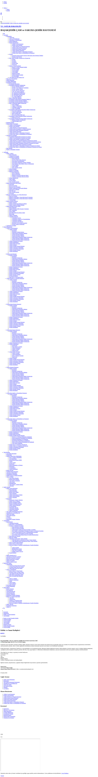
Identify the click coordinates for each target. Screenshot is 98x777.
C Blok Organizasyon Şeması (16, 291)
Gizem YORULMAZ (17, 112)
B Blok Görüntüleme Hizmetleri (16, 273)
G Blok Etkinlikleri (13, 416)
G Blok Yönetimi (13, 394)
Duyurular (11, 193)
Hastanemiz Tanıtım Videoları (16, 500)
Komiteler (14, 62)
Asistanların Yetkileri (16, 220)
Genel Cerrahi (12, 462)
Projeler (11, 54)
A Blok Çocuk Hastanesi (17, 44)
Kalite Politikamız (13, 41)
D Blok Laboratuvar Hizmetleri (16, 323)
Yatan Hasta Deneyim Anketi (15, 568)
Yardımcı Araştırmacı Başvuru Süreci (20, 176)
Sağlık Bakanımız (10, 80)
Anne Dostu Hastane (14, 478)
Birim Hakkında (13, 154)
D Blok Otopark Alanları (14, 326)
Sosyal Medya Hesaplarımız (15, 601)
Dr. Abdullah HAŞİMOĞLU (18, 93)
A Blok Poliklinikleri (14, 242)
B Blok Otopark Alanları (14, 274)
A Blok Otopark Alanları (14, 250)
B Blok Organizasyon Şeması (16, 266)
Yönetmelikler (12, 199)
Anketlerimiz (9, 564)
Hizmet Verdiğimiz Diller (15, 502)
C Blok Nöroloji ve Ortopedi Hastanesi (21, 46)
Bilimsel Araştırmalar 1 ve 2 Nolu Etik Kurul (16, 194)
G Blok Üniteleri (13, 409)
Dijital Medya (6, 587)
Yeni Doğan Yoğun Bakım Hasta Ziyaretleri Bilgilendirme (25, 534)
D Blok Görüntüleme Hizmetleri (16, 324)
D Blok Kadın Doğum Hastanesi (19, 47)
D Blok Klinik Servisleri (14, 319)
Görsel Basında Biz (10, 591)
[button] (5, 8)
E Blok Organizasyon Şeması (16, 342)
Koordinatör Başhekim (14, 84)
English (5, 3)
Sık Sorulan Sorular (10, 515)
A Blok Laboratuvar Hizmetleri (16, 247)
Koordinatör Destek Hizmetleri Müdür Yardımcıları (20, 118)
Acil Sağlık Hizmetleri (11, 453)
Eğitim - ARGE (9, 153)
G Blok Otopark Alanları (14, 415)
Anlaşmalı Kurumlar (13, 523)
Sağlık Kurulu (15, 350)
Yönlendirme (6, 520)
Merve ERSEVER (16, 113)
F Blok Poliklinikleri (13, 381)
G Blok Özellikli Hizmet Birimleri (17, 411)
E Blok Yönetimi (13, 331)
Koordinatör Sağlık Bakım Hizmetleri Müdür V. (20, 99)
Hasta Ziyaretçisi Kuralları (18, 528)
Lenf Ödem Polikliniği (17, 443)
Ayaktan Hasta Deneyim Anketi (16, 567)
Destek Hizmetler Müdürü (18, 375)
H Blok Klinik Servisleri (14, 434)
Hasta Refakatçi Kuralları (18, 527)
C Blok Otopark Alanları (14, 300)
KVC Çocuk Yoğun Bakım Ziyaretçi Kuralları (22, 533)
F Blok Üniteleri (13, 384)
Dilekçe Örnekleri (13, 215)
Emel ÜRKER (15, 104)
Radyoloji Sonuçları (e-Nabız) (13, 558)
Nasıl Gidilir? (15, 166)
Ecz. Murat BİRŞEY (17, 96)
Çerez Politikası (64, 773)
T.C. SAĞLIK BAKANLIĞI (11, 26)
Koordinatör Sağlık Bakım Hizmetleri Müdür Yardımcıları (22, 109)
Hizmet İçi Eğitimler (13, 170)
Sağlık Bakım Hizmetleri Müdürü (19, 233)
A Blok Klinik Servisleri (14, 243)
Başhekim (14, 230)
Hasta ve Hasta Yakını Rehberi (16, 542)
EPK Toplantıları (13, 210)
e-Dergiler (11, 485)
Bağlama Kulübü (16, 73)
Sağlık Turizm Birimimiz (12, 488)
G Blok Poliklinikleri (14, 407)
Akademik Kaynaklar (11, 225)
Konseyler (14, 64)
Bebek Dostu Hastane (14, 479)
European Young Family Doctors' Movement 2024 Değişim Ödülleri (27, 55)
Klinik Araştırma (13, 202)
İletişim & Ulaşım (7, 563)
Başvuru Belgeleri (16, 174)
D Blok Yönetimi (13, 305)
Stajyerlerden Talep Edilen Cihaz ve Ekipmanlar (23, 163)
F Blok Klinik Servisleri (14, 382)
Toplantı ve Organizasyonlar (15, 600)
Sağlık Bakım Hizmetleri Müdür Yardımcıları (22, 237)
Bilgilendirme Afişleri (17, 549)
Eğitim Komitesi (13, 169)
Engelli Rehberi (12, 552)
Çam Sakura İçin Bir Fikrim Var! (16, 77)
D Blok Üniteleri (13, 321)
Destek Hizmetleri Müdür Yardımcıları (20, 239)
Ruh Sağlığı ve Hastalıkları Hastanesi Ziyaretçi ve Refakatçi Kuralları (27, 531)
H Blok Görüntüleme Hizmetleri (16, 447)
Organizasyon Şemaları (11, 135)
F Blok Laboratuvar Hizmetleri (16, 386)
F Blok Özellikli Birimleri (15, 385)
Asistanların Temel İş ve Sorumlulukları (21, 219)
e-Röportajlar (12, 599)
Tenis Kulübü (15, 71)
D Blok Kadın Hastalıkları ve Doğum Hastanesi (20, 129)
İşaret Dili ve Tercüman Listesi (16, 277)
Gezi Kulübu (15, 72)
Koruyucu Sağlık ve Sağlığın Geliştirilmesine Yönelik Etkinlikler (24, 545)
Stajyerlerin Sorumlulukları (18, 161)
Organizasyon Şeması (14, 156)
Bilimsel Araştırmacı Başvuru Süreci (20, 175)
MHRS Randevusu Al (11, 555)
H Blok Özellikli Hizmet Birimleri (17, 435)
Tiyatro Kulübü (15, 69)
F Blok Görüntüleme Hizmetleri (16, 388)
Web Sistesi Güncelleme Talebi (16, 574)
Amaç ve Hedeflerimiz (14, 38)
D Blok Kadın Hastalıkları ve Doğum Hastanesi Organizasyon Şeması (25, 141)
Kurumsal (5, 35)
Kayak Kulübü (15, 76)
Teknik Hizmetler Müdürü (18, 234)
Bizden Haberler (10, 588)
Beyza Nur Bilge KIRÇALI (18, 114)
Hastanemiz (9, 36)
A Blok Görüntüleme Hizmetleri (16, 248)
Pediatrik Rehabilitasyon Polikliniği (20, 439)
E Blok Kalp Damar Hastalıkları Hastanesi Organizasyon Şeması (24, 143)
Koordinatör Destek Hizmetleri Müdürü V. (18, 102)
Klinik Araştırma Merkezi (12, 201)
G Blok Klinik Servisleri (14, 408)
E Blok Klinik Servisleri (14, 351)
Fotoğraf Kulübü (16, 68)
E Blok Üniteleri (13, 358)
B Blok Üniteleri (13, 270)
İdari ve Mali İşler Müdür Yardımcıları (17, 103)
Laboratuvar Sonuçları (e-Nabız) (13, 556)
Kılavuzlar (11, 184)
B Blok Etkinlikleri (13, 275)
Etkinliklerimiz (12, 483)
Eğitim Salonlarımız (13, 178)
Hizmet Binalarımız (7, 227)
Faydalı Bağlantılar (10, 586)
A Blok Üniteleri (13, 245)
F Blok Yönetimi (13, 368)
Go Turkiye (9, 518)
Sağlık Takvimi (9, 604)
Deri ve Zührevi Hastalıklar (15, 457)
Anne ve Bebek (9, 476)
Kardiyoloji (14, 345)
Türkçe (5, 1)
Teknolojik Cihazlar (13, 507)
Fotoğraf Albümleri (10, 594)
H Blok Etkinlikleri (13, 449)
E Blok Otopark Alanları (14, 363)
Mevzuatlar (11, 214)
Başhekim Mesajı (10, 122)
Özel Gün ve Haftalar (17, 550)
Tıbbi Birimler (6, 452)
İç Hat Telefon (15, 165)
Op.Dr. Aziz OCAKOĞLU (18, 90)
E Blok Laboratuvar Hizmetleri (16, 360)
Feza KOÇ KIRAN (16, 111)
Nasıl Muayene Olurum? (14, 536)
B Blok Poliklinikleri (14, 268)
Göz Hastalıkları (13, 458)
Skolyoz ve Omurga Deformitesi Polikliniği (22, 436)
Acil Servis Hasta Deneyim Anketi (17, 565)
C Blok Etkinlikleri (13, 301)
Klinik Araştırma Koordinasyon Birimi (18, 203)
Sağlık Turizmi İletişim (14, 496)
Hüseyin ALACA (16, 117)
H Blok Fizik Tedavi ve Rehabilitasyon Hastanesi (23, 53)
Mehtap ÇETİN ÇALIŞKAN (18, 120)
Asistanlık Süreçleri (13, 216)
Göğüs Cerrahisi (15, 349)
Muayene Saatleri (13, 537)
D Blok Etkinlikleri (13, 327)
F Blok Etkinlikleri (13, 390)
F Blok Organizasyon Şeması (15, 380)
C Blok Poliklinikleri (14, 292)
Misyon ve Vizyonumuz (11, 78)
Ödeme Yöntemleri (13, 510)
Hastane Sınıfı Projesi (17, 56)
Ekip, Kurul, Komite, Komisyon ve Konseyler (19, 58)
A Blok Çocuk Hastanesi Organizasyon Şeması (20, 138)
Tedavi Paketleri (13, 493)
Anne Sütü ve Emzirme (14, 480)
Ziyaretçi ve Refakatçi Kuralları (16, 525)
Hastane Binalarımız (13, 42)
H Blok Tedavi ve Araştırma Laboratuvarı (18, 446)
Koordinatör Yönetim (11, 82)
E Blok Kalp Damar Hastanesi (19, 49)
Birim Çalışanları (13, 497)
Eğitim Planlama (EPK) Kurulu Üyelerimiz (19, 208)
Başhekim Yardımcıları (17, 257)
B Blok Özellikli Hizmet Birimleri (17, 272)
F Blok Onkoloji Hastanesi (18, 50)
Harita (10, 581)
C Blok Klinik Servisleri (14, 293)
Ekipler (13, 59)
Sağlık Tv (8, 607)
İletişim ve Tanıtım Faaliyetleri (13, 596)
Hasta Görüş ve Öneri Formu (15, 543)
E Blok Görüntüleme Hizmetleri (16, 362)
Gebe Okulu (12, 482)
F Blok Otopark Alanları (14, 389)
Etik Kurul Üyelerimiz (14, 189)
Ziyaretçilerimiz (12, 506)
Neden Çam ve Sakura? (14, 501)
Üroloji (10, 461)
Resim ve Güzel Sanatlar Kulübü (19, 67)
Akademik (5, 152)
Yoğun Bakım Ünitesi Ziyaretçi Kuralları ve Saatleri (24, 529)
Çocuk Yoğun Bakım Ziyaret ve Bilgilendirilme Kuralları (25, 532)
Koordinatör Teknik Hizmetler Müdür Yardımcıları (20, 116)
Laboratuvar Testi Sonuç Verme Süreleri (18, 538)
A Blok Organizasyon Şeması (16, 241)
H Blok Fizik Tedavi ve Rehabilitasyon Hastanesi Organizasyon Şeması (25, 147)
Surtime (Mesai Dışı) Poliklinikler (14, 456)
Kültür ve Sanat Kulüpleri (15, 65)
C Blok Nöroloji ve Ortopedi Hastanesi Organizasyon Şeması (23, 140)
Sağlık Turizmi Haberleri (14, 505)
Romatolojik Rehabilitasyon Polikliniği (21, 440)
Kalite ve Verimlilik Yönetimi (13, 149)
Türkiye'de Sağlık (10, 514)
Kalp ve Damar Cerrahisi (17, 355)
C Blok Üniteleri (13, 295)
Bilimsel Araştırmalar (14, 171)
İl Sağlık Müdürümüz (11, 81)
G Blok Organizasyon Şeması (16, 406)
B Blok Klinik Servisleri (14, 269)
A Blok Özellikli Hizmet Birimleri (17, 246)
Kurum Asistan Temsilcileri (18, 224)
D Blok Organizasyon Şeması (16, 317)
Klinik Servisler (9, 470)
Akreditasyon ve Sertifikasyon (13, 512)
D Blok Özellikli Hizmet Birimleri (17, 322)
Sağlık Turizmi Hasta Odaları (15, 494)
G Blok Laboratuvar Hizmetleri (16, 412)
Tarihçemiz (11, 37)
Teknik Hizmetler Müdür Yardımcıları (20, 238)
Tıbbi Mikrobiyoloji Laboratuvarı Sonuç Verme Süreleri (24, 541)
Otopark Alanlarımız (13, 579)
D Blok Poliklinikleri (14, 318)
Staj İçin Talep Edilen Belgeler (19, 160)
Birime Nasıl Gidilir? (14, 492)
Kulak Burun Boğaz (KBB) (15, 460)
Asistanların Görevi (16, 217)
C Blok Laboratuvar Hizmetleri (16, 297)
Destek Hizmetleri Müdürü (18, 236)
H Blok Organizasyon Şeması (16, 431)
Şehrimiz (8, 516)
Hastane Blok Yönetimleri (12, 123)
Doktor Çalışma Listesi (11, 561)
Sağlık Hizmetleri (13, 491)
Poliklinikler (9, 455)
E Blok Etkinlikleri (13, 364)
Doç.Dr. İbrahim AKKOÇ (18, 86)
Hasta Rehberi (9, 522)
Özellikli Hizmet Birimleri (12, 471)
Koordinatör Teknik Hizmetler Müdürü (18, 100)
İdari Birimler (9, 148)
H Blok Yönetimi (13, 420)
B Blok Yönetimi (13, 255)
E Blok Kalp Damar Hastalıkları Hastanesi (18, 130)
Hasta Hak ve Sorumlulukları (15, 524)
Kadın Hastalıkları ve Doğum (16, 465)
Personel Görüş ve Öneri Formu (16, 572)
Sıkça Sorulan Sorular (17, 167)
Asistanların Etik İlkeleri (17, 221)
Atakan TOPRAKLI (16, 105)
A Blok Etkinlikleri (13, 251)
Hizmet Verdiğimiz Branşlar (15, 503)
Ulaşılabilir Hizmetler (14, 509)
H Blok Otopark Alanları (14, 448)
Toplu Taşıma (12, 582)
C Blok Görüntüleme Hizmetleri (16, 299)
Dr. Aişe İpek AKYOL (17, 95)
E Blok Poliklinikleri (14, 344)
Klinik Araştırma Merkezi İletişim (16, 205)
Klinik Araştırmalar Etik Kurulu (13, 183)
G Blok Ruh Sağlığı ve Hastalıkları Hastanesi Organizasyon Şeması (24, 145)
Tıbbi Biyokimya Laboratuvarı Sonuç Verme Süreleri (24, 540)
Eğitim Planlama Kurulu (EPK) (13, 206)
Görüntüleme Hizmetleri (11, 474)
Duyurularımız (9, 590)
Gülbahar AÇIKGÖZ (17, 107)
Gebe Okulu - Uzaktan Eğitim (16, 484)
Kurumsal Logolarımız (11, 605)
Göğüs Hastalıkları (16, 348)
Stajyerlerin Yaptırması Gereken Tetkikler (21, 162)
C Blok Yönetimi (13, 279)
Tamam (2, 775)
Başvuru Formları (13, 185)
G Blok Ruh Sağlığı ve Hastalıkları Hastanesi (22, 51)
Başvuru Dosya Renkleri (14, 187)
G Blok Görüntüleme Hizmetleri (16, 413)
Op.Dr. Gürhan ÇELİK (17, 89)
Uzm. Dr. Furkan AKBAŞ (18, 91)
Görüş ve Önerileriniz (11, 569)
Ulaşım (8, 577)
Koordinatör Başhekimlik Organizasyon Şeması (20, 136)
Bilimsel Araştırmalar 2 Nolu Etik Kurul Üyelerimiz (21, 198)
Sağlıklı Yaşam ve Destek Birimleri (14, 475)
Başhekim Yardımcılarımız (18, 232)
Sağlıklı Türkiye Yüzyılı (17, 551)
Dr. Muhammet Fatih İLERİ (18, 94)
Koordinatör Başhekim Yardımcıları (17, 85)
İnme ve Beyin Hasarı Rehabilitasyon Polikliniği (23, 442)
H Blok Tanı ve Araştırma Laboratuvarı (18, 444)
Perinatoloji (11, 466)
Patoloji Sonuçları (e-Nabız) (12, 559)
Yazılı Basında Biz (10, 592)
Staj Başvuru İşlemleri (14, 157)
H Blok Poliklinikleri (14, 433)
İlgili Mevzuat (12, 190)
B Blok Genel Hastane (17, 45)
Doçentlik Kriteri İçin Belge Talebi (17, 212)
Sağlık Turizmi (6, 487)
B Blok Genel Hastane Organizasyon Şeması (19, 139)
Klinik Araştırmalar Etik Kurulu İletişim (18, 188)
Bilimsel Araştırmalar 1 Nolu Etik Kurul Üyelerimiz (21, 197)
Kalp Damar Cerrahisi (17, 346)
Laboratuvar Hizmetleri (11, 473)
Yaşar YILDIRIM (16, 108)
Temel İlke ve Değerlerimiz (15, 40)
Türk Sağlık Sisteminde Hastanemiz (14, 511)
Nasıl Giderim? (12, 583)
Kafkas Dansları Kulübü (17, 75)
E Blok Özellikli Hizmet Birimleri (16, 359)
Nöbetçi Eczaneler (10, 560)
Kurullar (14, 60)
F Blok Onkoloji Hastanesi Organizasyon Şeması (20, 144)
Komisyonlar (15, 63)
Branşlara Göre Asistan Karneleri (19, 223)
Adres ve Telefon (13, 578)
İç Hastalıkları (12, 467)
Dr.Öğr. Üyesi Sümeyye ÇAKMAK (20, 87)
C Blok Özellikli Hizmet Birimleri (17, 296)
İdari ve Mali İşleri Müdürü (15, 98)
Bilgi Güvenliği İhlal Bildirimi (16, 576)
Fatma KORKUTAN (17, 121)
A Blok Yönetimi (13, 229)
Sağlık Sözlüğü (15, 547)
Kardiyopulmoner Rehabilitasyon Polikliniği (22, 438)
